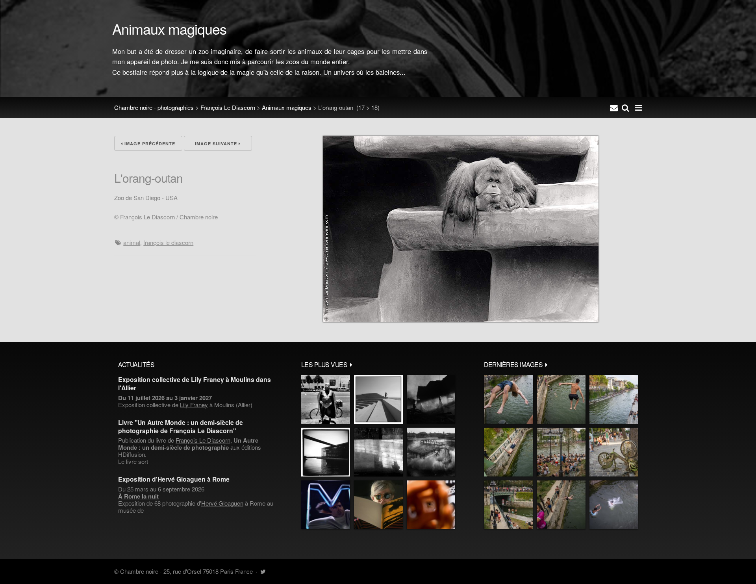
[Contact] (614, 107)
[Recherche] (625, 107)
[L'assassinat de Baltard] (431, 399)
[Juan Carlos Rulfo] (431, 504)
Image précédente (149, 143)
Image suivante (217, 143)
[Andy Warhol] (378, 504)
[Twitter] (263, 571)
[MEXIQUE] (325, 399)
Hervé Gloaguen (222, 503)
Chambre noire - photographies (154, 107)
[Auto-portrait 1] (378, 452)
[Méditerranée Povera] (378, 399)
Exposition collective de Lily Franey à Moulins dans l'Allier (194, 383)
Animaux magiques (286, 107)
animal (131, 242)
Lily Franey (194, 404)
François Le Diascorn (227, 107)
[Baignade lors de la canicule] (508, 399)
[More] (351, 364)
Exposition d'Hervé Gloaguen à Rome (174, 479)
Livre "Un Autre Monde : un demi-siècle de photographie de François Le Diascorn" (180, 426)
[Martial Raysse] (325, 504)
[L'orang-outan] (460, 319)
